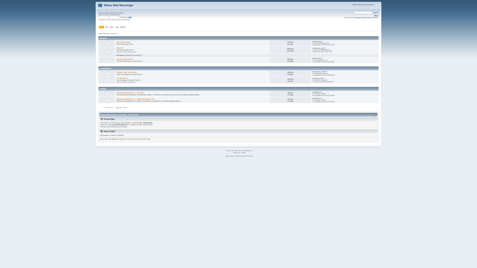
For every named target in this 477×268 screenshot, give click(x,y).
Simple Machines (247, 150)
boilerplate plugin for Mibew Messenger (366, 17)
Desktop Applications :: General (130, 93)
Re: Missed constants (320, 80)
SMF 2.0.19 (230, 150)
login (115, 13)
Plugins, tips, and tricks (127, 72)
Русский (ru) (138, 55)
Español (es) (129, 55)
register (121, 13)
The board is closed (320, 93)
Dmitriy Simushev (128, 52)
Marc (322, 78)
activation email (114, 15)
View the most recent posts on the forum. (113, 127)
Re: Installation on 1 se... (321, 60)
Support (120, 48)
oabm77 (323, 48)
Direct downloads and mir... (322, 43)
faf (321, 41)
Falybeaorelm (148, 123)
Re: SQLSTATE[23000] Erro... (323, 50)
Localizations (122, 78)
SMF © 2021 (238, 150)
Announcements (124, 42)
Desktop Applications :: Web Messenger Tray (136, 99)
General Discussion (125, 59)
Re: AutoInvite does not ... (321, 73)
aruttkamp (324, 71)
